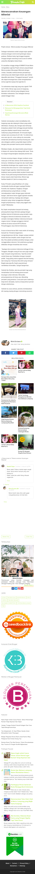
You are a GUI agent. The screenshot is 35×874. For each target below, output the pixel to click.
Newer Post (6, 536)
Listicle (4, 600)
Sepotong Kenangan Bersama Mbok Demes (16, 114)
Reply (8, 480)
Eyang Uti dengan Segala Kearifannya (24, 452)
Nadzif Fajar (11, 466)
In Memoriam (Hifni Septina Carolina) (17, 105)
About (7, 863)
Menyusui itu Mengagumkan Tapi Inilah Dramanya (17, 109)
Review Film (11, 597)
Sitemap (22, 865)
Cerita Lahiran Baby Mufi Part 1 (7, 445)
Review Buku (21, 597)
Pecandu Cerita (21, 871)
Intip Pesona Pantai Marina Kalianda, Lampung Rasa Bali (7, 421)
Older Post (29, 536)
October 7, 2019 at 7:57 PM (22, 466)
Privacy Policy (24, 863)
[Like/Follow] (13, 589)
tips (3, 606)
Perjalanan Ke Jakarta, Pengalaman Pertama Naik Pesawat (8, 401)
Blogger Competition (9, 603)
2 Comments (19, 18)
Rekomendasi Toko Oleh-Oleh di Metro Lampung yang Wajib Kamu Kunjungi (22, 801)
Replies (7, 484)
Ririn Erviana (13, 488)
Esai (28, 597)
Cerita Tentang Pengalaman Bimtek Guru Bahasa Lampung (25, 397)
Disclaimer (13, 865)
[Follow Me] (16, 589)
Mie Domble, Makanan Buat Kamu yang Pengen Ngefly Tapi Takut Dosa (21, 818)
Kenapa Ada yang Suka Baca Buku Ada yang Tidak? (8, 378)
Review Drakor (13, 600)
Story (4, 597)
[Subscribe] (22, 589)
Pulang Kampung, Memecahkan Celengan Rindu (24, 430)
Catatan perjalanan (23, 603)
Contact (14, 863)
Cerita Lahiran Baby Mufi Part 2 (24, 371)
